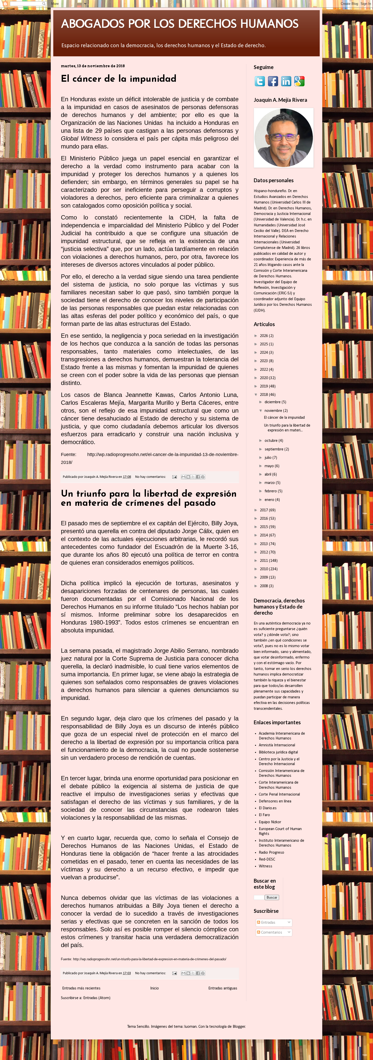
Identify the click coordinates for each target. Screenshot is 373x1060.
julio (269, 458)
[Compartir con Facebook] (197, 476)
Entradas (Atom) (96, 998)
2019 (264, 386)
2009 (264, 578)
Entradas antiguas (222, 988)
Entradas (267, 923)
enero (270, 500)
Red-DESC (267, 859)
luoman (190, 1027)
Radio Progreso (271, 853)
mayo (270, 466)
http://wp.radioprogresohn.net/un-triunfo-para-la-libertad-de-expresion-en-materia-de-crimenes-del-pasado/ (149, 959)
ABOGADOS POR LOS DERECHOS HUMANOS (180, 23)
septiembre (274, 449)
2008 (264, 586)
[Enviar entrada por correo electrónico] (174, 477)
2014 (264, 535)
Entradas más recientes (81, 988)
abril (268, 475)
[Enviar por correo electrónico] (183, 476)
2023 (264, 361)
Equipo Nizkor (270, 822)
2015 (264, 527)
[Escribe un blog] (188, 476)
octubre (272, 441)
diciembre (273, 402)
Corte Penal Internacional (279, 795)
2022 (264, 370)
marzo (270, 483)
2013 (264, 544)
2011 (264, 561)
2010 (264, 569)
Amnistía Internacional (277, 745)
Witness (265, 866)
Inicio (154, 988)
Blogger (239, 1027)
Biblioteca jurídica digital (278, 752)
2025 (264, 344)
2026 (264, 336)
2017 (264, 510)
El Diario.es (268, 808)
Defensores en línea (275, 801)
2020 (264, 378)
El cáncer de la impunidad (119, 79)
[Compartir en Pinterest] (202, 476)
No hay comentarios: (151, 477)
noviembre (274, 411)
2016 (264, 519)
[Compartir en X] (193, 476)
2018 (264, 395)
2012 (264, 552)
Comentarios (271, 933)
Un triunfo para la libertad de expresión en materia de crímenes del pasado (149, 499)
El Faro (264, 815)
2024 (264, 353)
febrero (271, 491)
